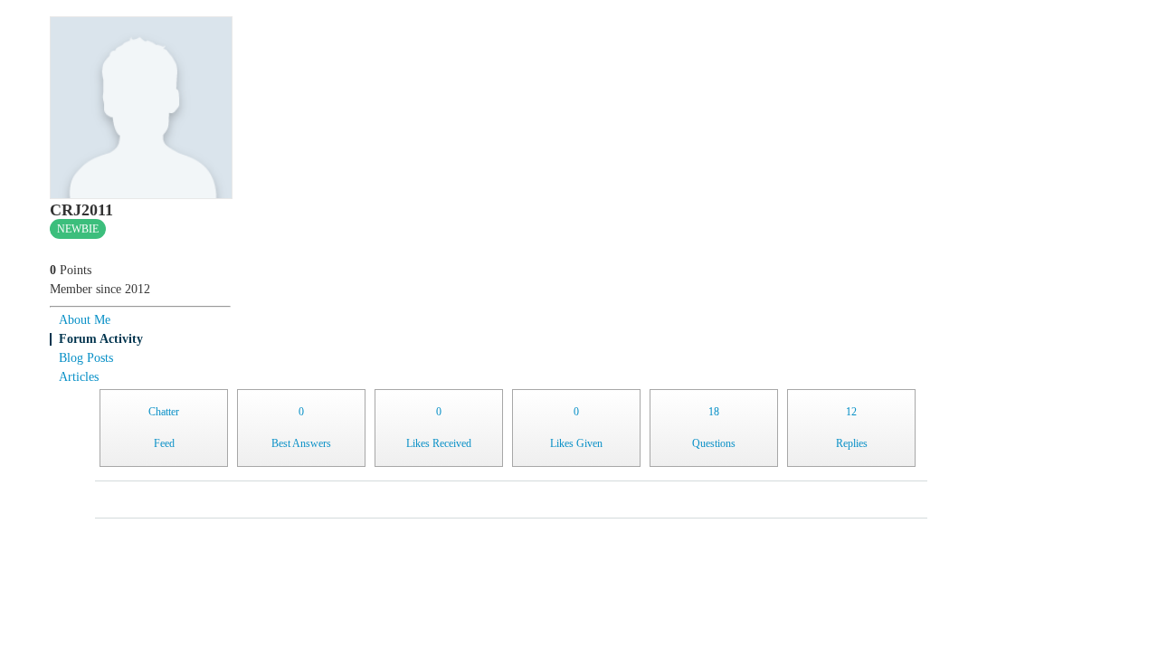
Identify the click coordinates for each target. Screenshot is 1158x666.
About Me (84, 320)
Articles (79, 377)
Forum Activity (101, 339)
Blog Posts (86, 358)
